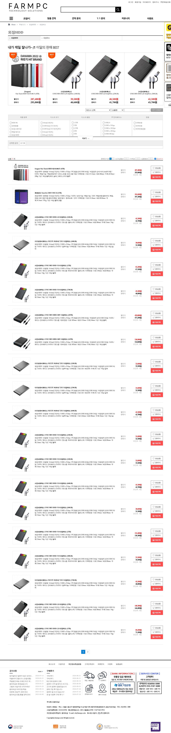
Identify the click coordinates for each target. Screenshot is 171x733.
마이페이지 (147, 2)
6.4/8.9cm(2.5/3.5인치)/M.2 (51, 129)
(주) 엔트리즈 (104, 713)
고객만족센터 (89, 664)
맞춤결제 (119, 664)
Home (13, 25)
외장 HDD (15, 135)
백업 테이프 (15, 132)
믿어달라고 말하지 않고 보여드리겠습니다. (24, 676)
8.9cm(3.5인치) (47, 135)
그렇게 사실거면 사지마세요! (19, 687)
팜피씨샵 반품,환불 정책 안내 (19, 695)
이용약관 (62, 664)
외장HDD (32, 25)
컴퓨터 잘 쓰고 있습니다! (55, 692)
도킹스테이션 (16, 129)
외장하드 (43, 25)
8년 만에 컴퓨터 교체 (54, 681)
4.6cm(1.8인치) (47, 123)
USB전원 (138, 123)
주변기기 (22, 25)
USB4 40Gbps (109, 134)
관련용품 (14, 126)
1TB (75, 125)
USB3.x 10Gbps (110, 128)
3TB (75, 134)
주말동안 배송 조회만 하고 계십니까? (22, 681)
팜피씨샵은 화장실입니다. (18, 684)
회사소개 (52, 664)
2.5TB (75, 128)
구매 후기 (50, 676)
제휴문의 (101, 664)
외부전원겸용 (140, 129)
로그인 (130, 2)
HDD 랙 (14, 123)
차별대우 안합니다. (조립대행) (20, 679)
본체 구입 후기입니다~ (55, 689)
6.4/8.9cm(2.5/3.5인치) (50, 126)
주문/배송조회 (165, 2)
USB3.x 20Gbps (110, 131)
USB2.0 (107, 123)
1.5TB (75, 123)
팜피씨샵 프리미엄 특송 (17, 689)
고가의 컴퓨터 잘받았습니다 (57, 687)
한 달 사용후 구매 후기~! (55, 695)
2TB (75, 131)
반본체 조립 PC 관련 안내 (18, 692)
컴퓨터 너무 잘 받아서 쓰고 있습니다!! (60, 684)
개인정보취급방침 (74, 664)
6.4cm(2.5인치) (47, 132)
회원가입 (138, 2)
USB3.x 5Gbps (109, 125)
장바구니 (155, 2)
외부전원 (138, 126)
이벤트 (110, 664)
